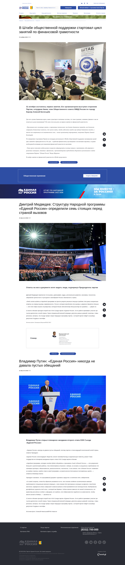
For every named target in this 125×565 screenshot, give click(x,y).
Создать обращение (92, 175)
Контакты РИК (25, 531)
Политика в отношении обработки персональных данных (34, 558)
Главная (21, 20)
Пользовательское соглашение (27, 555)
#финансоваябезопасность (69, 162)
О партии (21, 13)
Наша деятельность (46, 13)
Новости (38, 20)
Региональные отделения (69, 527)
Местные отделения (62, 13)
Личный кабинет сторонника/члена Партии (92, 7)
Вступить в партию (100, 13)
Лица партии (33, 13)
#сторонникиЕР (53, 162)
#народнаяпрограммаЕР (68, 353)
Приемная (75, 13)
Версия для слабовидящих (99, 3)
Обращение (68, 7)
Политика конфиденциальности (27, 557)
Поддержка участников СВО (62, 17)
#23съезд (54, 353)
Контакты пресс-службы (48, 531)
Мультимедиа (87, 13)
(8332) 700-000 (89, 529)
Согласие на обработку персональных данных (31, 559)
